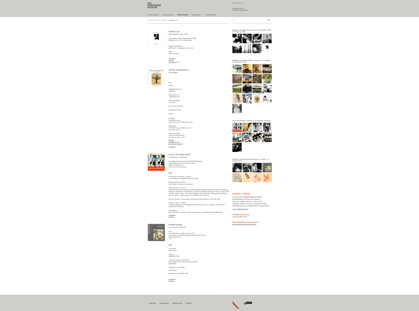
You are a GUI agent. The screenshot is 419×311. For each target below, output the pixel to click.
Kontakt (152, 303)
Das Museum (196, 15)
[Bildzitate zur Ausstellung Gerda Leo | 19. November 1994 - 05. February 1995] (156, 39)
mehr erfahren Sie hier (240, 209)
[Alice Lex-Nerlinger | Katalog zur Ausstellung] (156, 162)
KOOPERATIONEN (210, 15)
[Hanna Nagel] (156, 232)
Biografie (171, 60)
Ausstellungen (152, 15)
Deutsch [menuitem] (235, 3)
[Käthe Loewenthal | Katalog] (156, 78)
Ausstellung (172, 58)
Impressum (164, 303)
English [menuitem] (241, 3)
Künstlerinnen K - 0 (174, 142)
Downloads (177, 303)
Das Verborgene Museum (153, 20)
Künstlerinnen (167, 15)
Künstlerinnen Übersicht (176, 144)
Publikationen (182, 15)
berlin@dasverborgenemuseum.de (244, 224)
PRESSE (189, 303)
